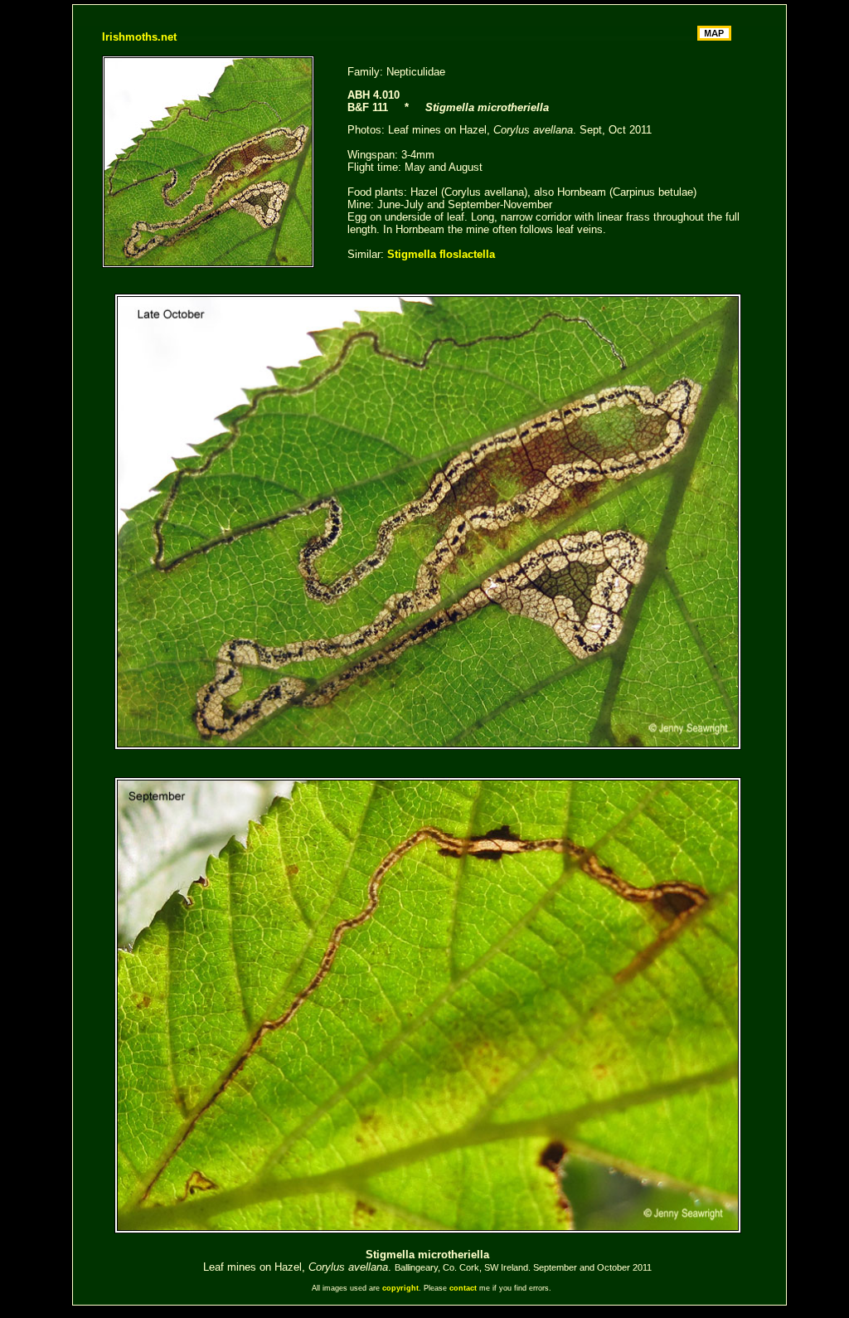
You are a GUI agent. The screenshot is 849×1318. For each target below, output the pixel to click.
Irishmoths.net (139, 37)
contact (463, 1288)
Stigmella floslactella (441, 254)
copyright (400, 1288)
